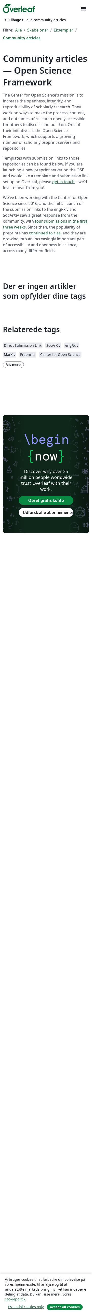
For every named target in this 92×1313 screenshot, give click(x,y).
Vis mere (13, 364)
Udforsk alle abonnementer (48, 512)
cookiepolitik (15, 1299)
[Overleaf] (19, 8)
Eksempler (63, 30)
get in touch (63, 181)
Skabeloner (37, 30)
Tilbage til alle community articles (35, 19)
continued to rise (45, 233)
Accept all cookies (65, 1307)
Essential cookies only (26, 1306)
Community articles (21, 38)
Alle (18, 30)
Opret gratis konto (46, 500)
